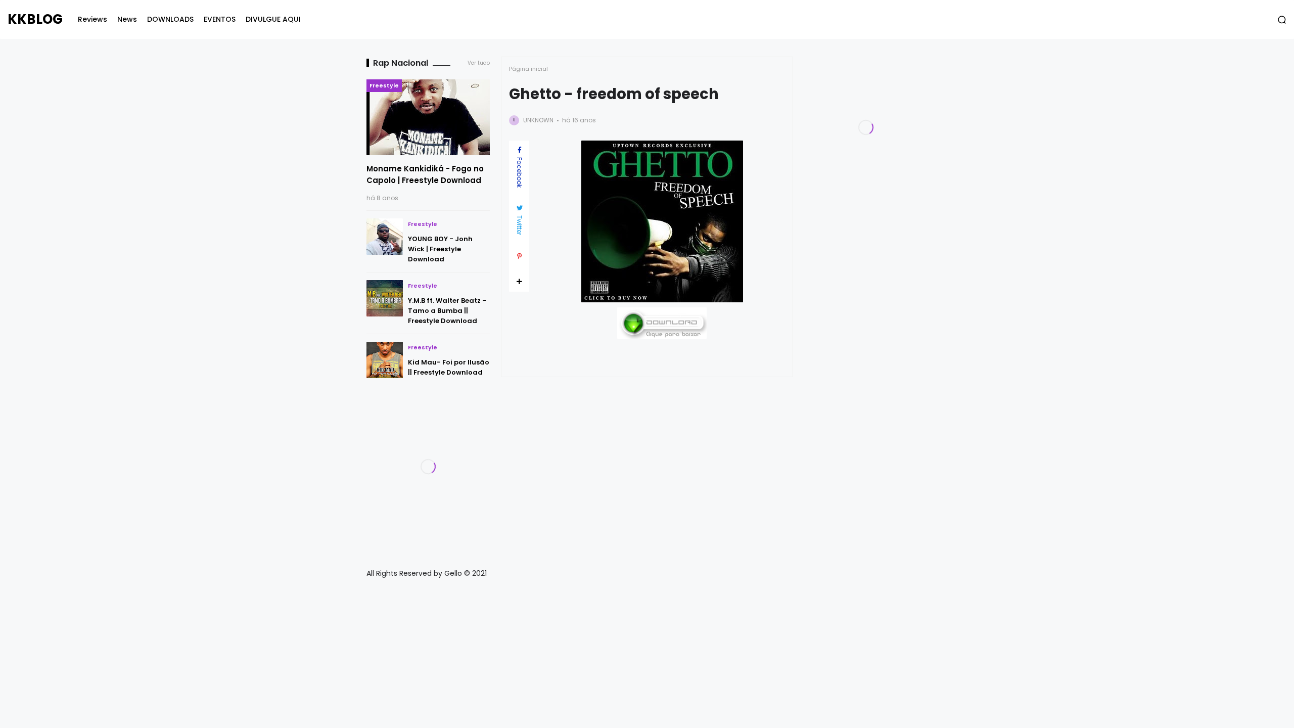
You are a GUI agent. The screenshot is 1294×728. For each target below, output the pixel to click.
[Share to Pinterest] (519, 256)
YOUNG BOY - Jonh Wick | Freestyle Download (440, 249)
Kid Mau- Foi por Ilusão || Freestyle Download (448, 367)
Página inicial (528, 69)
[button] (1281, 19)
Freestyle (384, 85)
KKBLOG (35, 19)
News (127, 19)
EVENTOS (220, 19)
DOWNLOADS (170, 19)
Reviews (92, 19)
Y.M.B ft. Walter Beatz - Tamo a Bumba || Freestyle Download (447, 311)
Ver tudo (479, 63)
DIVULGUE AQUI (273, 19)
